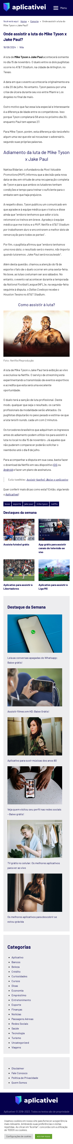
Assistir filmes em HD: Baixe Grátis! (28, 711)
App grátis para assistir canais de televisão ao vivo (52, 548)
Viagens (16, 1047)
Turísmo (16, 1037)
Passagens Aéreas (22, 1018)
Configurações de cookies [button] (18, 1136)
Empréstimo (19, 995)
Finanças (17, 1009)
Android (8, 469)
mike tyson (42, 503)
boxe (7, 503)
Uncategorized (20, 1042)
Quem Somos (19, 1082)
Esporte (16, 1004)
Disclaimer (18, 1068)
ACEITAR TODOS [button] (43, 1136)
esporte (17, 503)
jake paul (28, 503)
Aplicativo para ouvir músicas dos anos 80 (32, 760)
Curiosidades (19, 976)
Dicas (15, 985)
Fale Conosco (20, 1073)
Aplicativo (17, 957)
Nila (22, 47)
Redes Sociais (20, 1023)
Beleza (16, 966)
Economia (17, 990)
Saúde (15, 1028)
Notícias (16, 1014)
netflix (54, 503)
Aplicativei (11, 494)
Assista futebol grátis (16, 544)
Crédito (16, 971)
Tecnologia (18, 1033)
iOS (55, 464)
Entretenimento (21, 1000)
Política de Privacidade (25, 1077)
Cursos (16, 981)
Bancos (16, 962)
